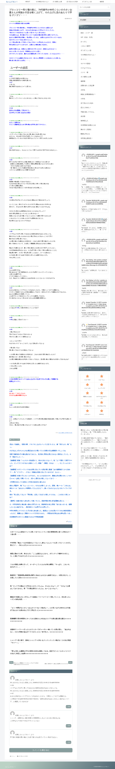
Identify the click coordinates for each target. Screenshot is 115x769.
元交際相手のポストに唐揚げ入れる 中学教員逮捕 (26, 517)
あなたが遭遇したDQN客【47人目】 (65, 432)
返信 (69, 706)
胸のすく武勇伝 (86, 129)
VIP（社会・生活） (87, 37)
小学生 (83, 99)
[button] (108, 7)
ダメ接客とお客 (86, 77)
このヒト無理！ (86, 46)
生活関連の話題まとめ (88, 125)
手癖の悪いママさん (87, 112)
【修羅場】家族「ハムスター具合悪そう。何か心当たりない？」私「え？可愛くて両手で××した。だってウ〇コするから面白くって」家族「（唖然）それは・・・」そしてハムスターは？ (41, 463)
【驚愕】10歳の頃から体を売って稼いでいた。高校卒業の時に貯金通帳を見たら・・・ (39, 501)
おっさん (84, 41)
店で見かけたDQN (15, 439)
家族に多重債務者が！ (88, 94)
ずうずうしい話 (86, 50)
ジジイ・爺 (84, 72)
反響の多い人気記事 (87, 85)
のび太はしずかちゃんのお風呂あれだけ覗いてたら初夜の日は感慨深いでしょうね (38, 450)
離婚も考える (85, 134)
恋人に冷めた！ (86, 107)
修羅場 (83, 81)
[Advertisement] (94, 506)
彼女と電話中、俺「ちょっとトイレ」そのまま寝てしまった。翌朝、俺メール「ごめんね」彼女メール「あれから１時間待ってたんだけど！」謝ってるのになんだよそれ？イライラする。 (41, 488)
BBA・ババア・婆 (87, 33)
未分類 (83, 116)
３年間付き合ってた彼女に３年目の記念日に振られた (28, 482)
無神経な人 (84, 121)
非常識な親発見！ (87, 138)
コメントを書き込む (41, 750)
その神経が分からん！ (88, 55)
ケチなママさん (86, 68)
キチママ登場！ (86, 63)
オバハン (84, 59)
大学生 (83, 90)
